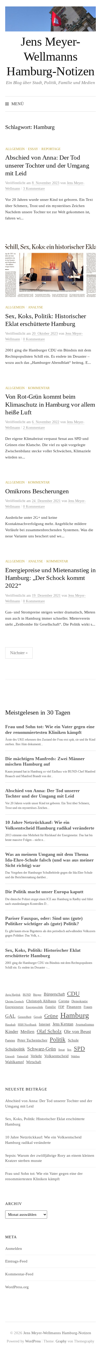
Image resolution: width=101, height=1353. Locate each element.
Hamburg (74, 1015)
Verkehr (36, 1056)
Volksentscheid (56, 1056)
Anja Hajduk (12, 994)
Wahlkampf (14, 1062)
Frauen (88, 1007)
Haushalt (10, 1024)
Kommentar (39, 388)
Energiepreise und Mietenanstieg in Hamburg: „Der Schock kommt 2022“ (50, 578)
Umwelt (10, 1056)
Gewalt (38, 1016)
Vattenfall (22, 1056)
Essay (33, 149)
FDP (61, 1007)
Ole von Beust (77, 1031)
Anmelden (13, 1249)
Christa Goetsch (14, 1001)
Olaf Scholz (49, 1031)
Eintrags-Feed (16, 1261)
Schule (73, 1040)
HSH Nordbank (27, 1024)
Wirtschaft (33, 1062)
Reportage (51, 149)
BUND (27, 994)
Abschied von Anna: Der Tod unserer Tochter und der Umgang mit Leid (47, 165)
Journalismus (85, 1024)
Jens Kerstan (63, 1024)
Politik (58, 1039)
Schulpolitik (15, 1049)
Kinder (11, 1031)
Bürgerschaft (54, 994)
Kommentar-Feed (19, 1274)
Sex (69, 1049)
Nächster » (19, 653)
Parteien (10, 1040)
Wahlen (75, 1056)
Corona (64, 1001)
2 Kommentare (34, 428)
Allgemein (15, 149)
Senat (61, 1049)
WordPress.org (17, 1287)
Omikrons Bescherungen (37, 491)
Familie (50, 1007)
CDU (73, 993)
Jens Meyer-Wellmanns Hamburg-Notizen (50, 56)
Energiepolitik (34, 1007)
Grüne (51, 1016)
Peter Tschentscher (32, 1040)
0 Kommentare (34, 339)
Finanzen (74, 1007)
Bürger (37, 994)
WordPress (33, 1341)
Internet (44, 1024)
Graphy (61, 1341)
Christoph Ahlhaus (41, 1001)
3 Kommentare (34, 189)
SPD (79, 1048)
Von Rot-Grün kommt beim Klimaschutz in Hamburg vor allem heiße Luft (50, 404)
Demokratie (79, 1001)
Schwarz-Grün (41, 1049)
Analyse (35, 307)
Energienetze (14, 1007)
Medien (27, 1031)
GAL (10, 1016)
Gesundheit (24, 1016)
